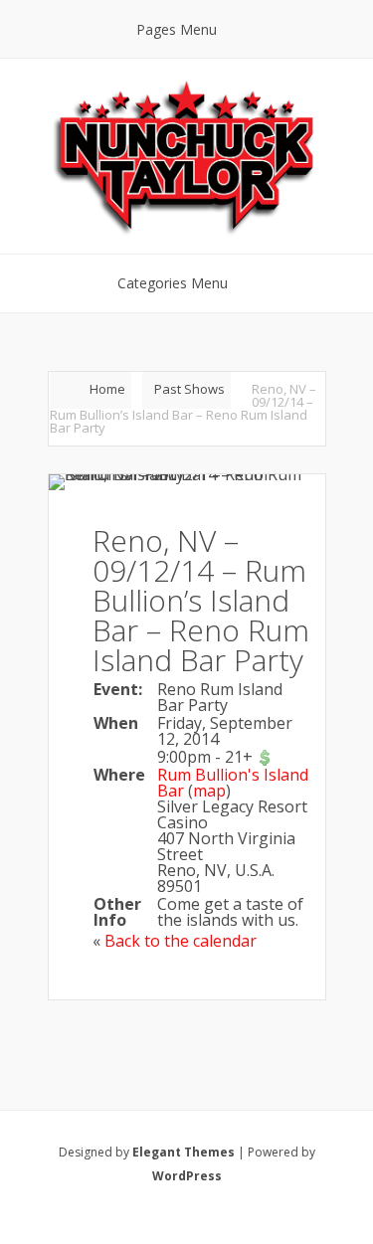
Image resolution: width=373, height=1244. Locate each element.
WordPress (187, 1175)
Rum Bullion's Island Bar (232, 782)
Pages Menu (176, 29)
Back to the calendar (180, 941)
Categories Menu (172, 282)
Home (107, 389)
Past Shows (189, 389)
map (209, 790)
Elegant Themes (183, 1152)
